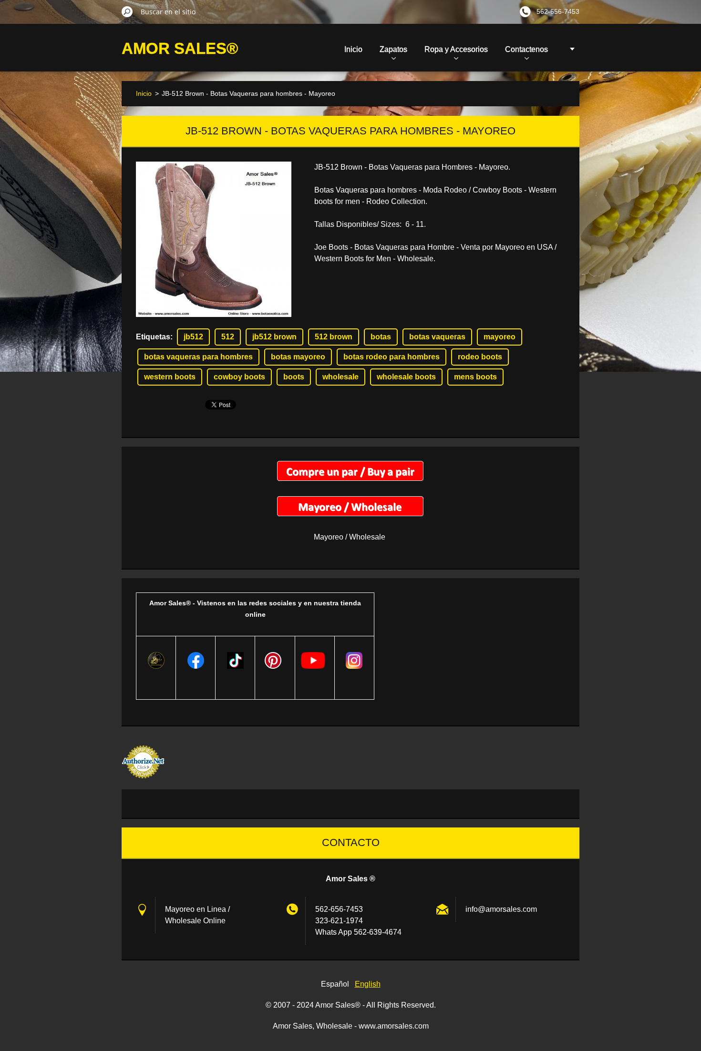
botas (381, 337)
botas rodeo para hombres (391, 357)
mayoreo (499, 337)
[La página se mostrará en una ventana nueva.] (213, 239)
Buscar (127, 11)
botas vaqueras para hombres (198, 357)
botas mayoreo (298, 357)
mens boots (475, 377)
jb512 (193, 337)
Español (335, 984)
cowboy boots (239, 377)
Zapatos (393, 49)
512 (227, 337)
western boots (170, 377)
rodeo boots (480, 357)
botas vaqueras (437, 337)
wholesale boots (406, 377)
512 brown (333, 337)
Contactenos (526, 49)
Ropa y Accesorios (456, 49)
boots (293, 377)
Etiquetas (153, 337)
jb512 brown (274, 337)
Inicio (353, 49)
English (368, 984)
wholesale (340, 377)
